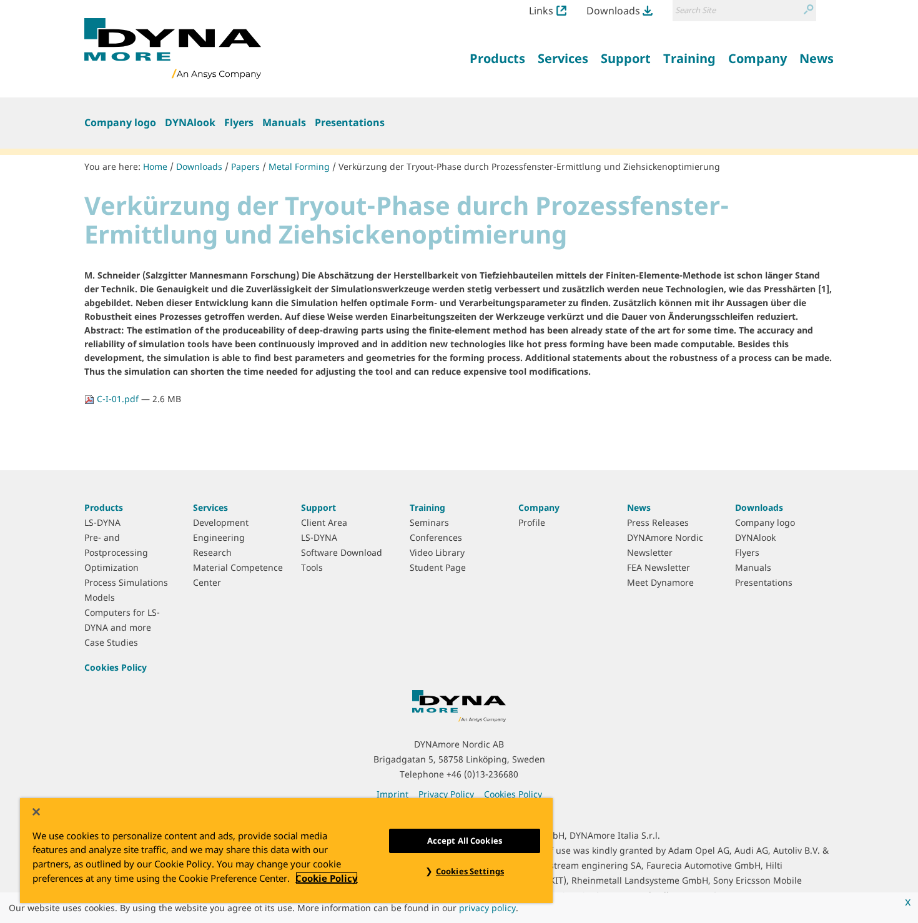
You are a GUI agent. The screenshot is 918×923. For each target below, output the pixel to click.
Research (212, 552)
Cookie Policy (326, 878)
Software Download (341, 552)
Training (427, 507)
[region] (286, 850)
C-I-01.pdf (117, 399)
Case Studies (111, 642)
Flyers (239, 122)
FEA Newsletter (658, 567)
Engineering (219, 537)
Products (103, 507)
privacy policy (487, 908)
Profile (531, 522)
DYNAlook (190, 122)
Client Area (324, 522)
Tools (312, 567)
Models (99, 597)
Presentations (350, 122)
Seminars (429, 522)
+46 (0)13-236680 (482, 774)
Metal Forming (299, 166)
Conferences (436, 537)
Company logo (120, 122)
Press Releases (658, 522)
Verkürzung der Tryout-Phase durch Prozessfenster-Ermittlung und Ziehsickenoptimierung (529, 166)
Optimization (111, 567)
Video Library (437, 552)
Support (318, 507)
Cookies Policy (115, 667)
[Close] (36, 812)
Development (221, 522)
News (639, 507)
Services (210, 507)
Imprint (392, 794)
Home (155, 166)
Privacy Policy (446, 794)
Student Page (438, 567)
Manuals (284, 122)
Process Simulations (126, 582)
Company (539, 507)
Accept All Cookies (464, 840)
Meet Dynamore (660, 582)
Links (541, 10)
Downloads (613, 10)
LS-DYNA (102, 522)
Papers (245, 166)
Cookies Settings (470, 871)
